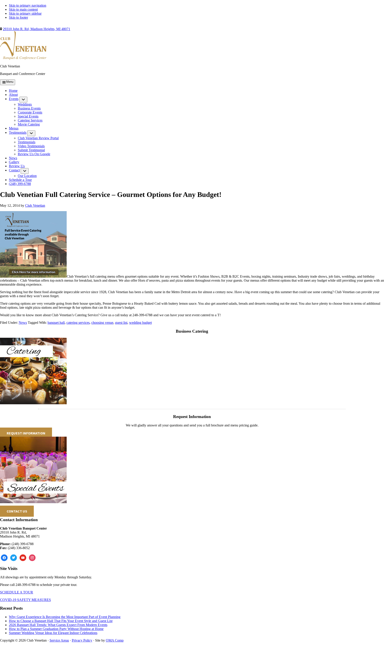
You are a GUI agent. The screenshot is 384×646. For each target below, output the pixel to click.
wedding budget (140, 322)
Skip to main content (23, 9)
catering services (78, 322)
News (23, 322)
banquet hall (56, 322)
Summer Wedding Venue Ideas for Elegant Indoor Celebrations (53, 633)
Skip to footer (18, 17)
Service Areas (59, 640)
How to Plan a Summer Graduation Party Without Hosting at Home (56, 629)
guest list (121, 322)
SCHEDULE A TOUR (16, 592)
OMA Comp (115, 640)
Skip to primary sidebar (25, 13)
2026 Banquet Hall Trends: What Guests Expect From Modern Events (58, 625)
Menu (9, 81)
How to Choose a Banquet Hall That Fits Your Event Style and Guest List (60, 621)
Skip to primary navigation (27, 5)
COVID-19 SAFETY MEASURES (25, 600)
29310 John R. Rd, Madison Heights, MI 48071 (36, 29)
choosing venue (102, 322)
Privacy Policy (82, 640)
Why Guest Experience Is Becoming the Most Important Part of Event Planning (64, 617)
